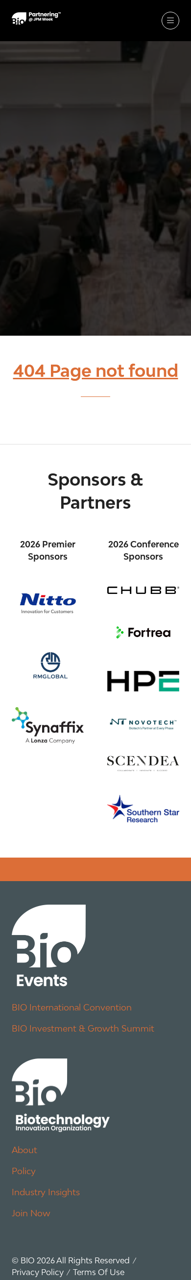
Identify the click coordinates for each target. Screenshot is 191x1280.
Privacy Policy (38, 1272)
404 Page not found (95, 370)
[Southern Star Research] (143, 808)
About (24, 1150)
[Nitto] (48, 603)
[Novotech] (143, 723)
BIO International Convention (72, 1007)
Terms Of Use (98, 1272)
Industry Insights (46, 1192)
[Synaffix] (48, 725)
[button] (170, 20)
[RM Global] (48, 663)
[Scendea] (143, 763)
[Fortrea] (143, 632)
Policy (24, 1171)
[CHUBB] (143, 590)
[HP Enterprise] (143, 681)
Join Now (31, 1213)
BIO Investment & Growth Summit (83, 1028)
